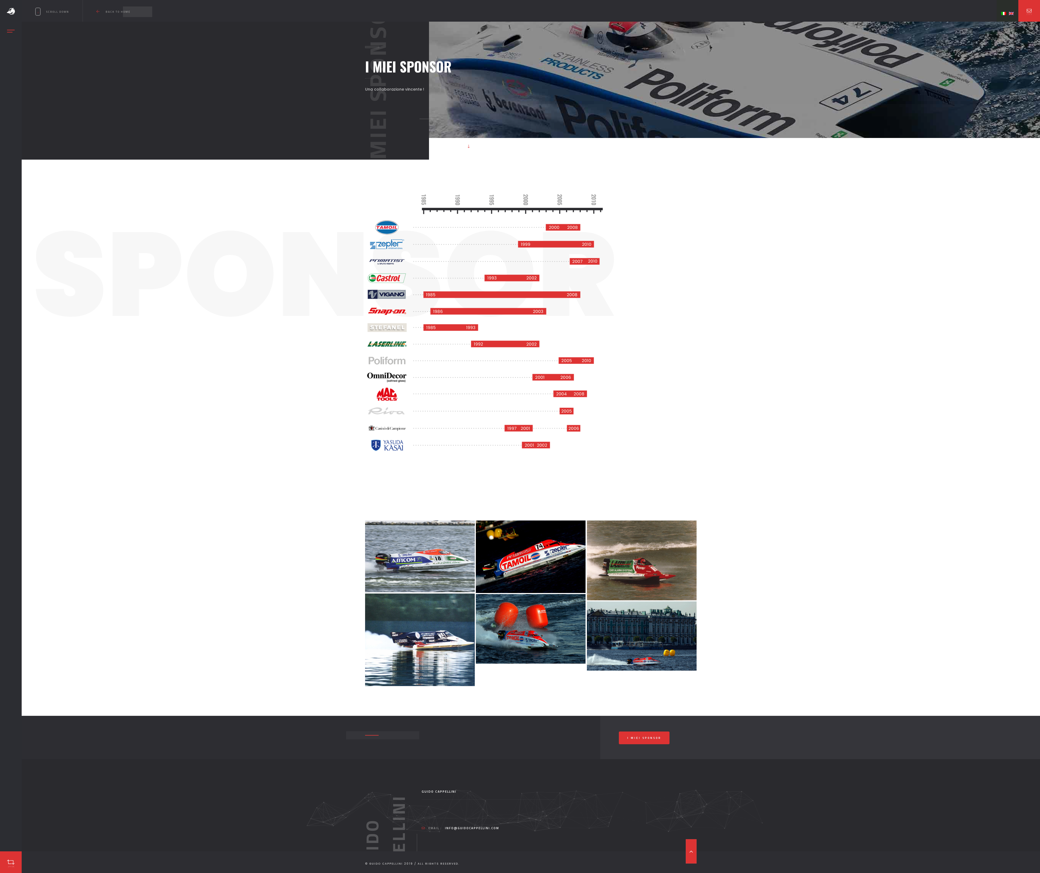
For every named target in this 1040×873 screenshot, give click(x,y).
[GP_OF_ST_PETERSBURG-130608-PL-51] (531, 629)
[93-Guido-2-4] (642, 560)
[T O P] (691, 851)
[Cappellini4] (420, 640)
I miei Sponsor (644, 738)
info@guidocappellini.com (472, 828)
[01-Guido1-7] (420, 556)
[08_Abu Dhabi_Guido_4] (531, 556)
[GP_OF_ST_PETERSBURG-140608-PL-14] (642, 636)
